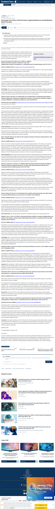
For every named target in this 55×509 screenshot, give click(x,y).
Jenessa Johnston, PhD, (24, 430)
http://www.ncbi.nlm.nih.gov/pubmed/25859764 (24, 197)
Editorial (27, 473)
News (21, 1)
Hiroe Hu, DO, (30, 430)
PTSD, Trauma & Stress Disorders (19, 368)
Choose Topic (6, 4)
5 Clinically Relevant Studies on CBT (43, 58)
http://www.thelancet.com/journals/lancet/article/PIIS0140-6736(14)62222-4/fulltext (34, 102)
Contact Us (27, 472)
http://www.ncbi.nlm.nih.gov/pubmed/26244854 (24, 169)
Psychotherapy (28, 368)
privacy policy (23, 364)
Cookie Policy (12, 507)
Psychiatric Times (4, 17)
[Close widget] (52, 478)
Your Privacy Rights (41, 502)
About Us (24, 500)
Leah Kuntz (22, 394)
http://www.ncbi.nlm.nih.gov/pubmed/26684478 (24, 250)
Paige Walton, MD (30, 382)
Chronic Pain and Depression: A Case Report (8, 350)
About (27, 469)
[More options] (52, 27)
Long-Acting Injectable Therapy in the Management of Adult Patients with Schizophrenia (29, 4)
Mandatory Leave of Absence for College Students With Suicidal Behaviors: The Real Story (45, 350)
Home (20, 500)
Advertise (27, 471)
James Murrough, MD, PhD (38, 430)
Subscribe (48, 361)
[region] (27, 505)
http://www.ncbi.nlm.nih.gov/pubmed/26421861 (24, 67)
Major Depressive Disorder (48, 4)
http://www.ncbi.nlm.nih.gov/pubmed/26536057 (24, 222)
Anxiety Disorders (8, 368)
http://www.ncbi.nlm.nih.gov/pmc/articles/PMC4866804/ (28, 302)
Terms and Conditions (27, 475)
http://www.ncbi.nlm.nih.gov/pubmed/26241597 (24, 276)
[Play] (8, 28)
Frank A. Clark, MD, (23, 382)
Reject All (41, 505)
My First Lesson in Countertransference (26, 349)
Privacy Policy (27, 476)
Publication (35, 1)
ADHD (3, 368)
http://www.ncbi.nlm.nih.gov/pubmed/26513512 (24, 141)
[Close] (53, 505)
